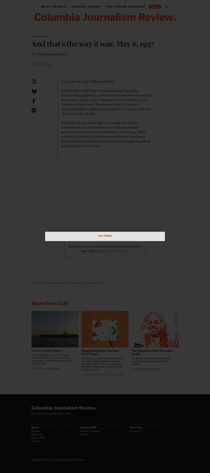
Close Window (105, 235)
